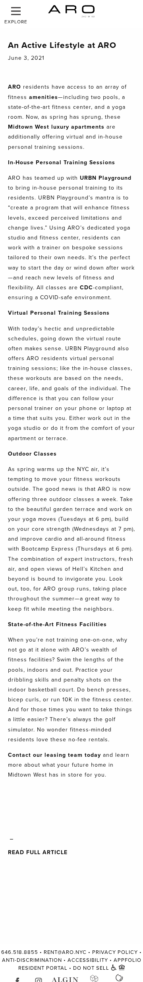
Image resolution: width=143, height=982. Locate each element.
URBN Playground (105, 178)
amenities (43, 97)
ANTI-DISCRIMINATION (32, 960)
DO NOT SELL (91, 968)
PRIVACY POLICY (115, 952)
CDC (86, 287)
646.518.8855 (19, 952)
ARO (14, 87)
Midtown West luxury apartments (56, 126)
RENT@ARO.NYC (65, 952)
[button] (16, 11)
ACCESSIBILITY (88, 960)
